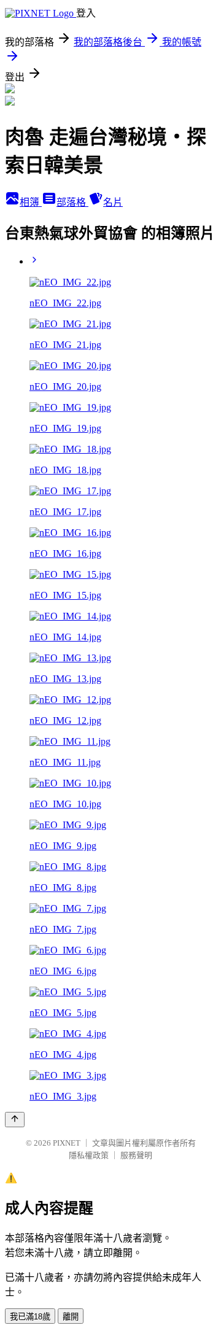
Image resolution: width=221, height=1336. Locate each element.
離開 (71, 1316)
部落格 (72, 202)
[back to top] (15, 1119)
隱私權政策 (89, 1155)
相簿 (31, 202)
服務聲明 (136, 1155)
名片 (113, 202)
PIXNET (66, 1143)
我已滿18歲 (30, 1316)
